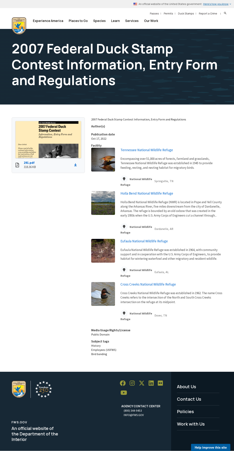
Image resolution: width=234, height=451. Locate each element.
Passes (154, 13)
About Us (186, 386)
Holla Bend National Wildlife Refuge (146, 193)
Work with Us (191, 424)
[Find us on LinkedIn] (152, 383)
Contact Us (189, 399)
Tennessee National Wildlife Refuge (146, 150)
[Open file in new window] (17, 165)
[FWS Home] (19, 26)
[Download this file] (76, 165)
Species (99, 21)
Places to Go (78, 21)
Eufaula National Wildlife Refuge (144, 241)
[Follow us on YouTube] (125, 393)
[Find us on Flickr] (161, 383)
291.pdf (29, 163)
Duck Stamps (186, 13)
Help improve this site (211, 447)
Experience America (48, 21)
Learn (115, 21)
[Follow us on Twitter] (143, 383)
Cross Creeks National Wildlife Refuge (148, 284)
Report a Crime (208, 13)
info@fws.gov (134, 415)
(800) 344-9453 (133, 410)
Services (132, 21)
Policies (185, 411)
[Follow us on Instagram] (133, 383)
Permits (168, 13)
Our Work (151, 21)
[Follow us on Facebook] (124, 383)
